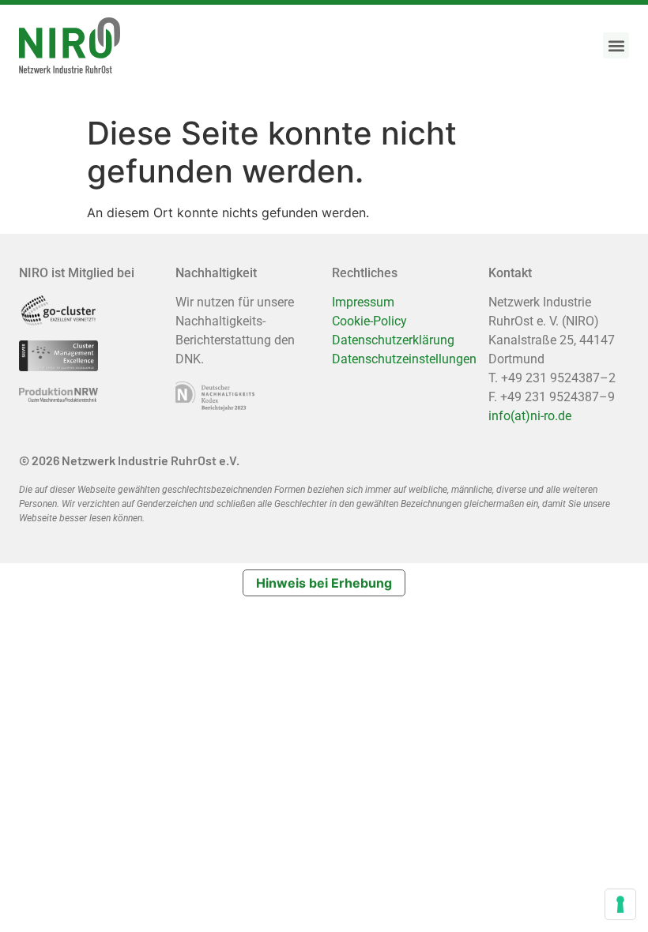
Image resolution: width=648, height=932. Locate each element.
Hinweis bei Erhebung (324, 583)
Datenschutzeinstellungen (404, 358)
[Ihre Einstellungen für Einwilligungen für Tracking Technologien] (620, 904)
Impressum (363, 302)
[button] (616, 45)
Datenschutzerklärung (393, 340)
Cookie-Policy (369, 321)
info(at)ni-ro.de (529, 415)
